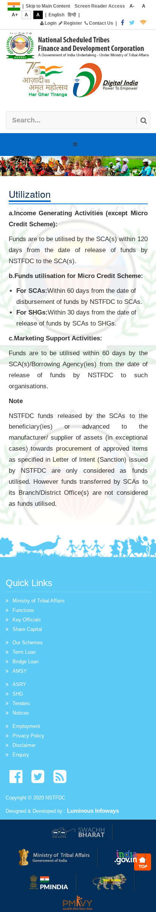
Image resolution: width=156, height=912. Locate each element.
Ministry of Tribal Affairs (38, 601)
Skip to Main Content (48, 6)
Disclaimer (24, 745)
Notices (20, 713)
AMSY (19, 671)
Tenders (21, 703)
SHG (17, 694)
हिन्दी (72, 14)
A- (131, 6)
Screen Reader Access (100, 6)
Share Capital (27, 629)
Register (72, 23)
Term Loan (24, 652)
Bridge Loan (25, 661)
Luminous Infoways (93, 810)
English (56, 14)
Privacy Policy (28, 736)
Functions (23, 610)
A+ (15, 14)
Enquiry (20, 755)
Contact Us (100, 23)
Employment (26, 726)
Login (50, 23)
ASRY (19, 684)
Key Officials (26, 620)
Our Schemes (27, 642)
